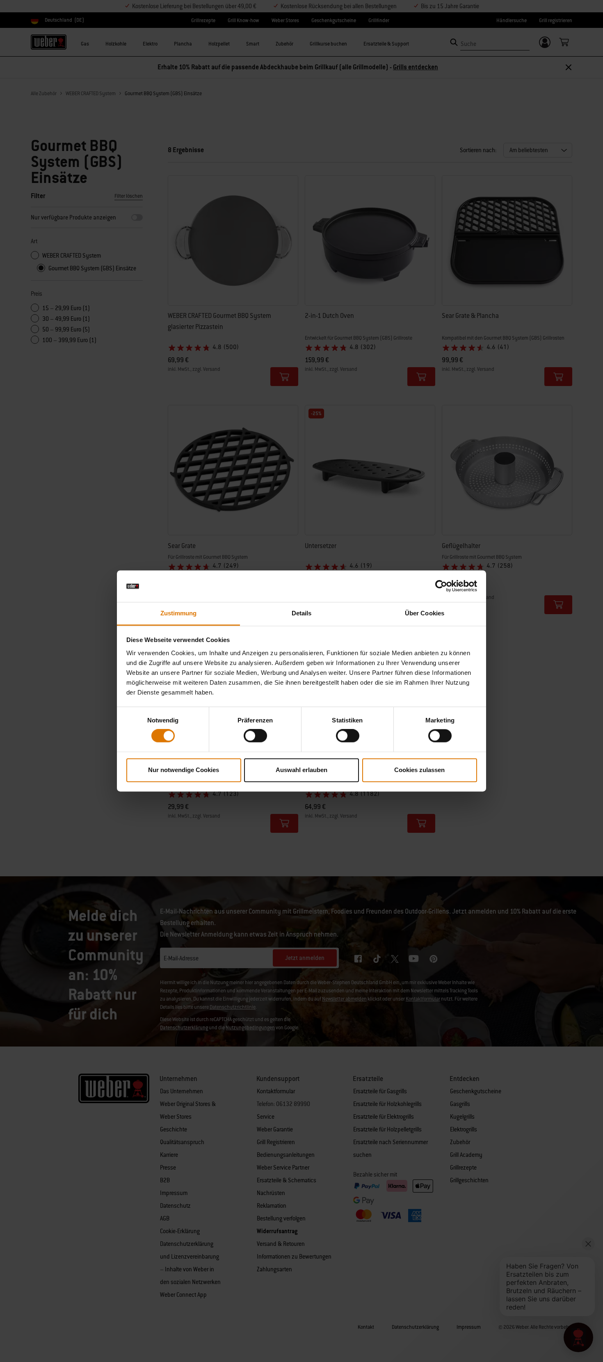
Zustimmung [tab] (178, 613)
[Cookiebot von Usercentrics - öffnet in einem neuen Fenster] (441, 586)
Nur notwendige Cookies (183, 769)
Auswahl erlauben (301, 769)
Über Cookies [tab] (424, 613)
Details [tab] (302, 613)
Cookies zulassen (419, 769)
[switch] (255, 736)
